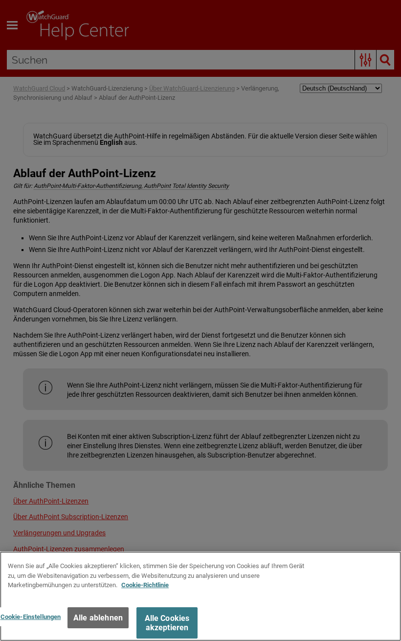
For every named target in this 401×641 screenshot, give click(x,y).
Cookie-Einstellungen (30, 616)
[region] (200, 596)
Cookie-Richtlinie (145, 585)
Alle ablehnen (98, 617)
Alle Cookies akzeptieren (167, 623)
